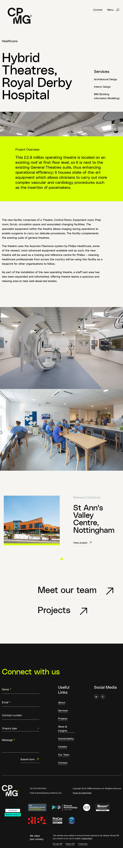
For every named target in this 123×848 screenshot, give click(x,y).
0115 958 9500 (39, 788)
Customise (83, 843)
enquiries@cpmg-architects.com (48, 793)
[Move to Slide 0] (61, 559)
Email (6, 702)
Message (8, 740)
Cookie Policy (87, 838)
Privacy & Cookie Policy (82, 793)
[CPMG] (20, 16)
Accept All (57, 843)
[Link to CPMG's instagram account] (102, 696)
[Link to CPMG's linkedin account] (96, 696)
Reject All (70, 843)
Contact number (12, 715)
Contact (97, 9)
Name (6, 689)
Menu (110, 9)
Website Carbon (13, 814)
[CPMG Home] (10, 790)
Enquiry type (10, 725)
